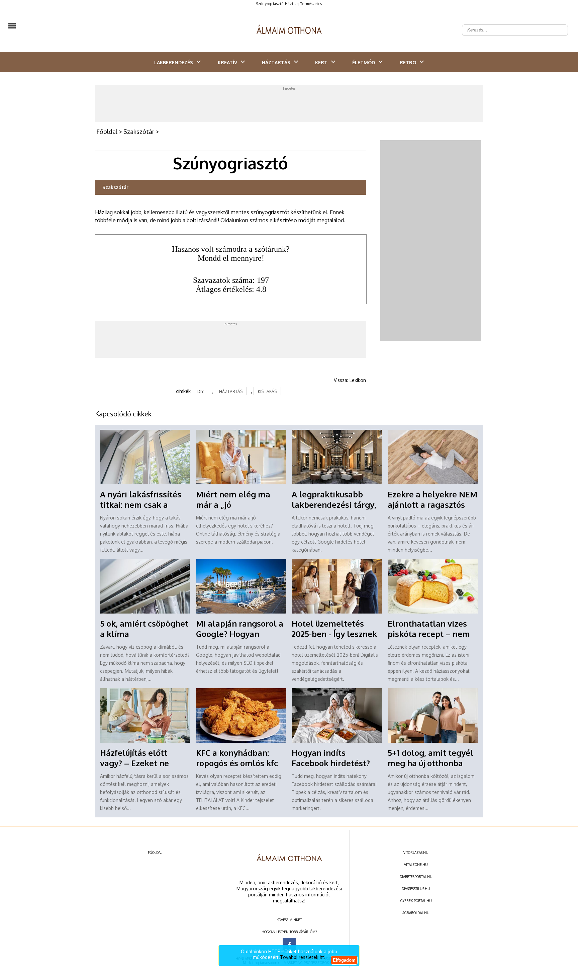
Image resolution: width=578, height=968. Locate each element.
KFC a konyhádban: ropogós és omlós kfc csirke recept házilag (237, 763)
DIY (200, 391)
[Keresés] (559, 24)
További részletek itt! (302, 957)
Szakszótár (138, 131)
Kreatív (227, 62)
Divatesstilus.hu (416, 889)
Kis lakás (267, 391)
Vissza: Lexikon (350, 380)
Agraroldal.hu (415, 913)
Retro (408, 62)
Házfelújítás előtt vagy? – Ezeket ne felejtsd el (134, 763)
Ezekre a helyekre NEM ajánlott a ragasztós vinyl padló (432, 504)
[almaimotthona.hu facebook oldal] (289, 944)
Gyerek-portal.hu (416, 901)
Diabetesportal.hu (416, 877)
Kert (321, 62)
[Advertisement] (289, 105)
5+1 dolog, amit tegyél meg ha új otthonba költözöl (430, 763)
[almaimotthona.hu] (289, 30)
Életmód (363, 62)
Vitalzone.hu (416, 865)
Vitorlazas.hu (415, 853)
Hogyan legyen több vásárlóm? (289, 932)
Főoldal (106, 131)
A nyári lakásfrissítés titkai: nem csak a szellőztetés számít (140, 504)
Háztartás (276, 62)
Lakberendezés (173, 62)
